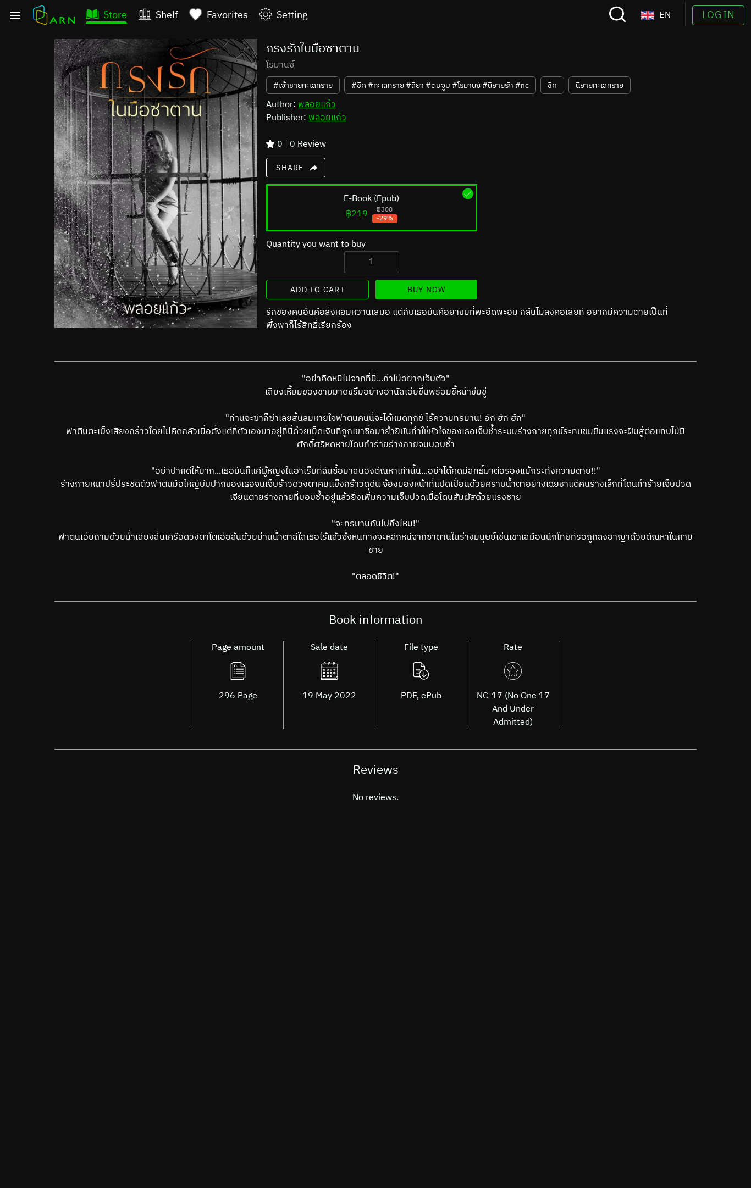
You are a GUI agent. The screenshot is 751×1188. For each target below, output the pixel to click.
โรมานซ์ (280, 65)
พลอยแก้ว (317, 104)
